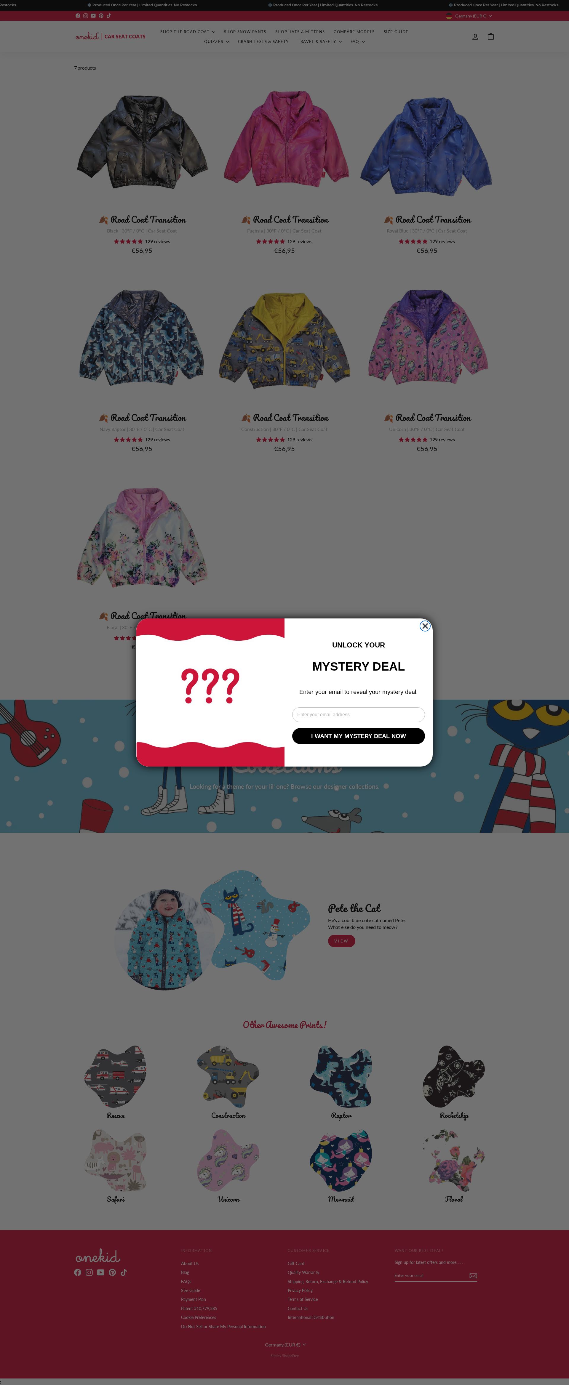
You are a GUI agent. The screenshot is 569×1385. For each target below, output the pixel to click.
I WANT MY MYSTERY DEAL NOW (358, 736)
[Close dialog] (425, 626)
